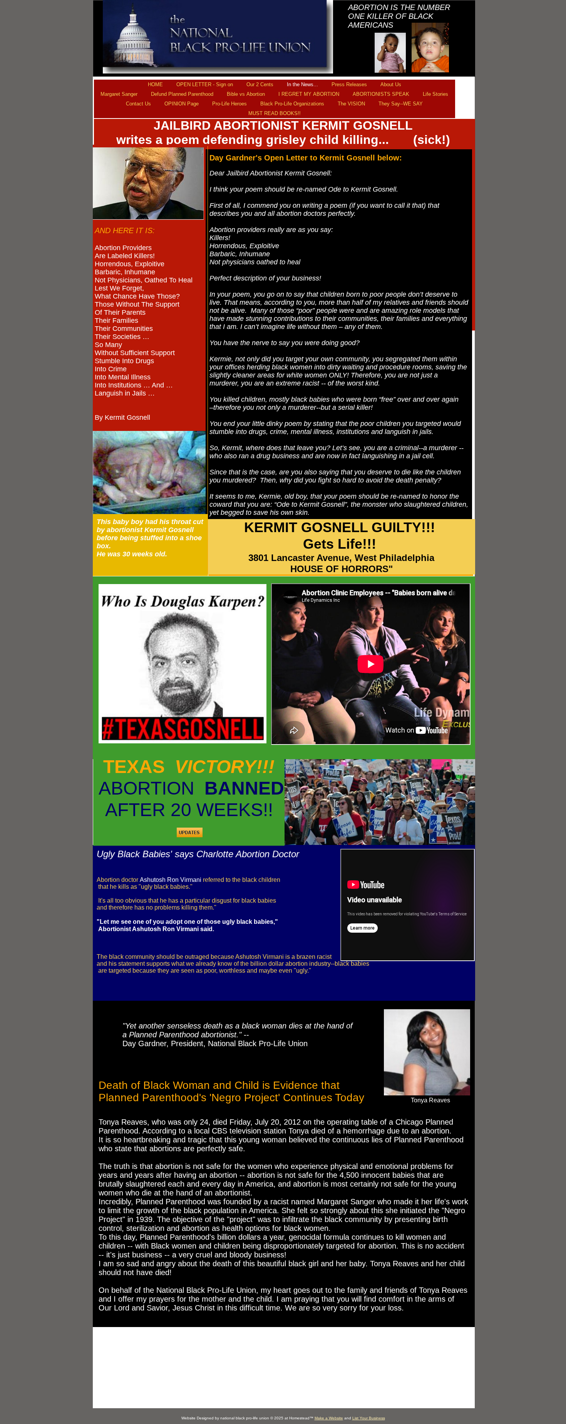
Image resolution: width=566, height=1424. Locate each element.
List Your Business (368, 1418)
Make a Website (329, 1418)
